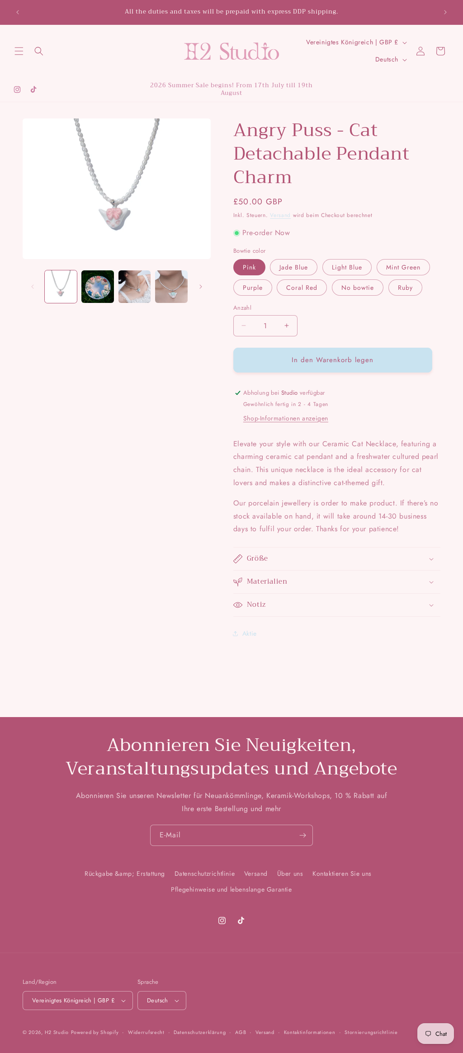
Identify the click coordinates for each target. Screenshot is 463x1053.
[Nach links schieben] (33, 287)
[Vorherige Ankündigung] (18, 12)
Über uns (290, 873)
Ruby (405, 287)
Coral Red (301, 287)
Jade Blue (293, 267)
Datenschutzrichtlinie (205, 873)
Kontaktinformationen (309, 1032)
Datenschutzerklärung (200, 1032)
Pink (249, 267)
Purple (253, 287)
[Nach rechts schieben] (201, 287)
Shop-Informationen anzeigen (285, 418)
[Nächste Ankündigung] (445, 12)
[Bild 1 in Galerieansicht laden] (61, 286)
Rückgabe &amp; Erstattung (125, 873)
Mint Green (403, 267)
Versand (280, 215)
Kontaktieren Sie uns (342, 873)
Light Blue (347, 267)
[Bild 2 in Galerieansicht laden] (97, 286)
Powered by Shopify (95, 1032)
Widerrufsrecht (146, 1032)
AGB (240, 1032)
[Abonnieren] (302, 835)
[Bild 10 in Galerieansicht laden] (134, 286)
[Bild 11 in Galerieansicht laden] (171, 286)
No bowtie (357, 287)
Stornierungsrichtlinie (371, 1032)
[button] (19, 51)
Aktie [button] (249, 633)
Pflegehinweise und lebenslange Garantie (231, 889)
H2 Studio (57, 1032)
